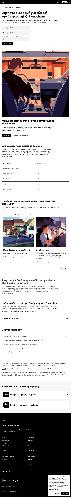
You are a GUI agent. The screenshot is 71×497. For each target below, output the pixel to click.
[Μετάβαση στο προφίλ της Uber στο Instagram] (9, 471)
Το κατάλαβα (65, 493)
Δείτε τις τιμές (8, 43)
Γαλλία (4, 7)
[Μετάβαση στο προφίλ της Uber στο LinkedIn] (3, 471)
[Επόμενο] (65, 268)
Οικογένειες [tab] (16, 214)
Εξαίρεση (57, 493)
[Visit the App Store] (16, 480)
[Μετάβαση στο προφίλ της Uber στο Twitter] (13, 471)
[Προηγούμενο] (61, 268)
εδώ (57, 489)
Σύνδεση (59, 2)
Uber (3, 2)
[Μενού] (69, 2)
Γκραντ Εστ (10, 7)
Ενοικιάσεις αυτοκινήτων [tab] (27, 214)
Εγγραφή (65, 2)
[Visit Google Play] (6, 480)
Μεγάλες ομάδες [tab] (7, 214)
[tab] (35, 214)
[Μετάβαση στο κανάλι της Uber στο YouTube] (6, 471)
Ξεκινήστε (6, 135)
